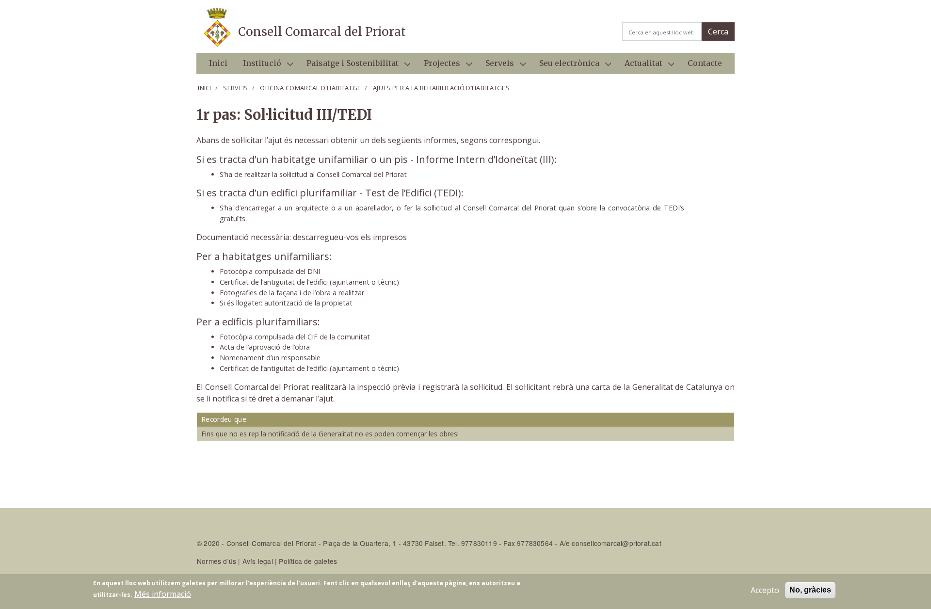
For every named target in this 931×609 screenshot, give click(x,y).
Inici (218, 63)
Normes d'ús (216, 561)
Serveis (496, 66)
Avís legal (257, 561)
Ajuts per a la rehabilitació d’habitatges (441, 87)
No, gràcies (810, 590)
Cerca (718, 31)
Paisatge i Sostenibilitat (349, 66)
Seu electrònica (565, 66)
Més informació (162, 594)
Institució (258, 66)
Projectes (438, 66)
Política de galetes (308, 561)
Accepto (765, 590)
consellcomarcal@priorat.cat (616, 543)
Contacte (705, 63)
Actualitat (639, 66)
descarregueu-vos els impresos (350, 237)
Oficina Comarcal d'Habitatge (310, 87)
